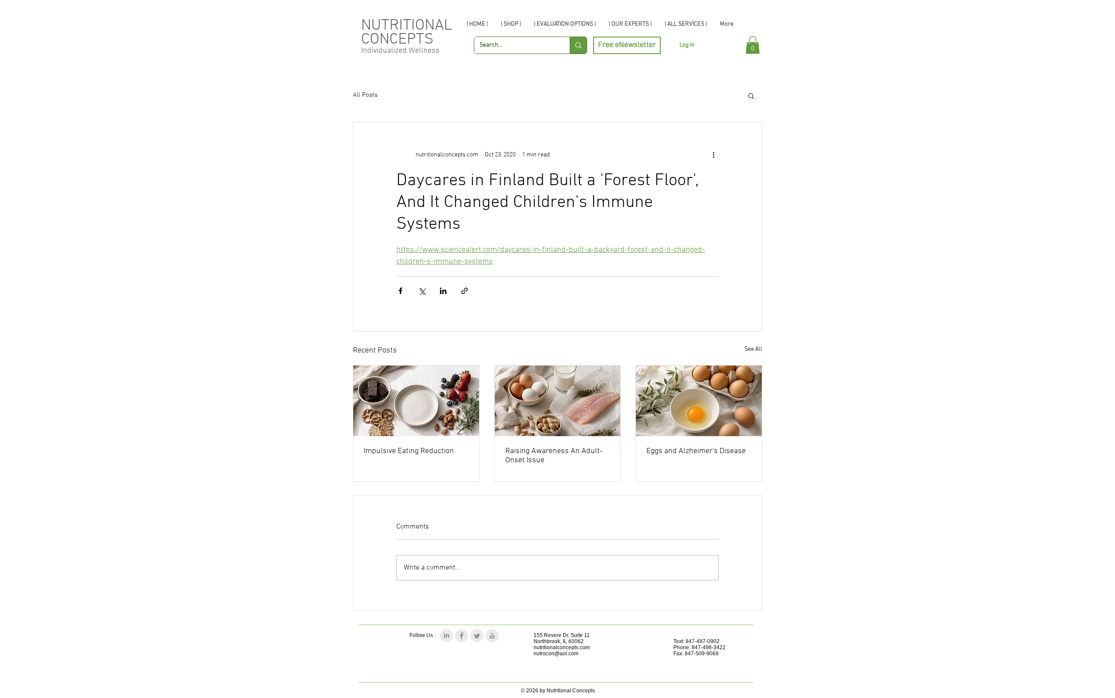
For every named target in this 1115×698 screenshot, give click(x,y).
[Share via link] (464, 291)
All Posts (365, 95)
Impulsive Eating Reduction (409, 451)
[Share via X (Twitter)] (422, 291)
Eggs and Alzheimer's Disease (696, 451)
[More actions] (713, 155)
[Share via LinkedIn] (443, 291)
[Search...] (578, 45)
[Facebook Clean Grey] (461, 635)
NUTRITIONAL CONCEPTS (406, 32)
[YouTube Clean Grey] (492, 635)
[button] (752, 45)
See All (753, 349)
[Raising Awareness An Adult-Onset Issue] (558, 401)
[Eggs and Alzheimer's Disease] (699, 401)
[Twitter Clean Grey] (476, 635)
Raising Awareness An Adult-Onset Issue (554, 456)
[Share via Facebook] (400, 291)
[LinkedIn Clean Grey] (446, 635)
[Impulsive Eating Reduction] (416, 401)
